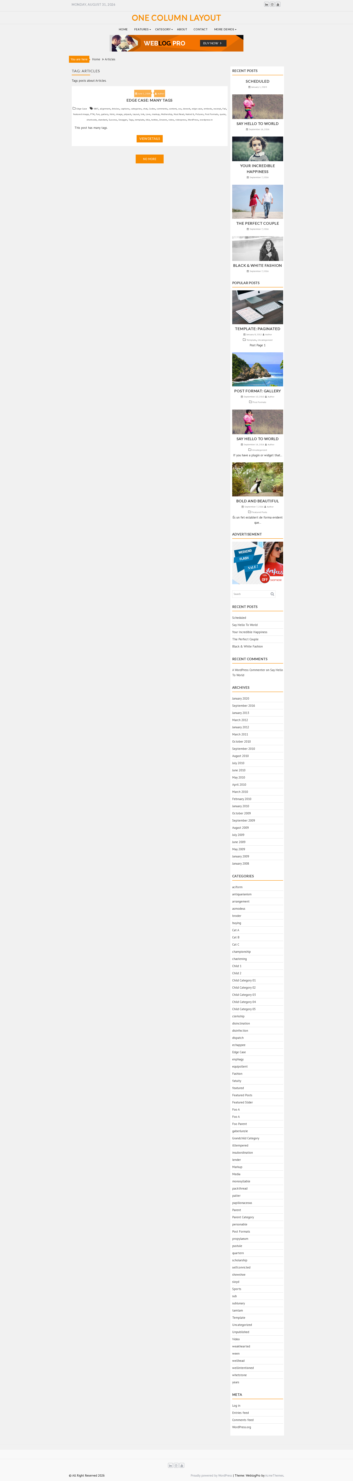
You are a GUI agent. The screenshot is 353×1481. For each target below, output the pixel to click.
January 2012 (240, 727)
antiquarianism (242, 894)
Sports (236, 1289)
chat (145, 108)
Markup (237, 1167)
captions (125, 108)
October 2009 (241, 813)
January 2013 (240, 713)
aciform (237, 887)
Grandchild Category (245, 1138)
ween (236, 1353)
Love (148, 114)
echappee (238, 1045)
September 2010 (243, 749)
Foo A (236, 1109)
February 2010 (241, 799)
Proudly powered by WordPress (211, 1475)
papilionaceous (242, 1203)
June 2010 (238, 770)
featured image (81, 114)
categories (136, 108)
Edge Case (81, 108)
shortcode (92, 119)
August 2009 (240, 828)
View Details (149, 139)
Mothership (166, 114)
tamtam (237, 1310)
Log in (236, 1406)
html (112, 114)
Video (236, 1339)
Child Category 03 (244, 995)
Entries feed (240, 1413)
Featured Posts (259, 512)
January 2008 (240, 863)
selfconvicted (241, 1267)
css (179, 108)
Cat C (235, 944)
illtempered (240, 1145)
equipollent (240, 1066)
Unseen (163, 119)
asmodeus (238, 909)
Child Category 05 (244, 1009)
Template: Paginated (257, 328)
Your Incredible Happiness (249, 632)
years (235, 1382)
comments (162, 108)
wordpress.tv (206, 119)
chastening (239, 959)
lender (236, 1160)
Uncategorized (265, 340)
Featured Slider (242, 1102)
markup (156, 114)
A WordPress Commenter (248, 670)
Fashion (237, 1074)
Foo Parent (239, 1124)
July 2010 (238, 763)
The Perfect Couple (257, 223)
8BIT (96, 108)
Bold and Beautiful (257, 501)
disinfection (240, 1031)
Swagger (122, 119)
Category (163, 29)
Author (161, 93)
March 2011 (240, 734)
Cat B (235, 937)
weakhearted (241, 1346)
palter (236, 1196)
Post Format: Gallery (257, 391)
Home (123, 29)
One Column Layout (176, 17)
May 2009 (238, 849)
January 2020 (240, 698)
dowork (186, 108)
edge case (197, 108)
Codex (152, 108)
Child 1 (236, 966)
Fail (224, 108)
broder (236, 916)
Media (236, 1174)
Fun (98, 114)
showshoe (238, 1275)
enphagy (238, 1059)
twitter (154, 119)
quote (223, 114)
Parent (236, 1210)
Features (141, 29)
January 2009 (240, 856)
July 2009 (238, 835)
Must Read (179, 114)
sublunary (238, 1303)
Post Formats (211, 114)
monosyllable (241, 1181)
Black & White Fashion (257, 265)
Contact (201, 29)
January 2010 (240, 806)
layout (136, 114)
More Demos (224, 29)
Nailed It (190, 114)
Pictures (199, 114)
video (171, 119)
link (142, 114)
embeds (208, 108)
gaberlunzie (240, 1131)
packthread (239, 1188)
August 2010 (240, 756)
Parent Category (243, 1217)
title (148, 119)
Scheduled (257, 81)
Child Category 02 (244, 987)
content (173, 108)
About (182, 29)
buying (236, 923)
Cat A (235, 930)
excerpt (217, 108)
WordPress (193, 119)
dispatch (238, 1038)
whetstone (239, 1375)
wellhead (238, 1361)
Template (251, 340)
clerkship (238, 1016)
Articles (115, 108)
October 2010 (241, 741)
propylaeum (240, 1239)
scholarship (239, 1260)
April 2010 (239, 785)
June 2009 (238, 842)
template (139, 119)
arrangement (240, 901)
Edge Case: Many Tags (149, 100)
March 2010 (240, 792)
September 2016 (243, 706)
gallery (104, 114)
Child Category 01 (244, 980)
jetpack (127, 114)
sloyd (235, 1282)
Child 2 (236, 973)
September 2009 (243, 820)
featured (238, 1088)
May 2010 (238, 777)
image (119, 114)
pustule (237, 1246)
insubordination (242, 1153)
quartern (238, 1253)
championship (241, 952)
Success (113, 119)
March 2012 (240, 720)
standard (102, 119)
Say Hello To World (258, 123)
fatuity (236, 1081)
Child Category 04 (244, 1002)
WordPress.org (241, 1427)
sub (234, 1296)
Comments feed (243, 1420)
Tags (131, 119)
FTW (92, 114)
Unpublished (240, 1332)
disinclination (241, 1023)
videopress (180, 119)
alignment (105, 108)
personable (239, 1224)
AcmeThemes (274, 1475)
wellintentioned (243, 1368)
